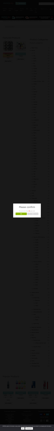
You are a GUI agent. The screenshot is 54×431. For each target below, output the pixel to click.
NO (33, 214)
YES (21, 214)
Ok (22, 428)
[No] (52, 427)
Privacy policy (29, 428)
